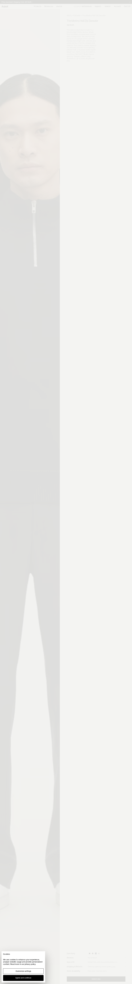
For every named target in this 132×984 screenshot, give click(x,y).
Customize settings (23, 971)
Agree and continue (23, 978)
